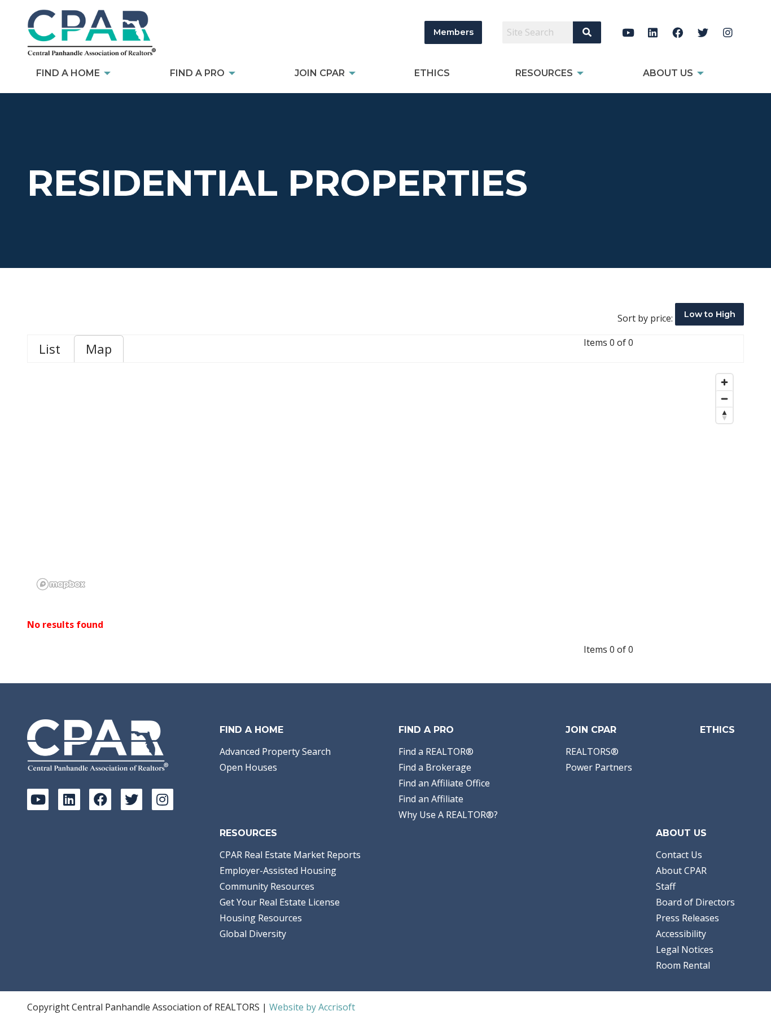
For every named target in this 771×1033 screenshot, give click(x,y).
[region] (385, 481)
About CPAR (681, 870)
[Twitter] (703, 32)
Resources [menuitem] (544, 73)
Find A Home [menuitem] (68, 73)
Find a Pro (426, 729)
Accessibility (681, 933)
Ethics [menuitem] (432, 73)
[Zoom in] (724, 382)
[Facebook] (678, 32)
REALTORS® (592, 751)
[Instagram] (728, 32)
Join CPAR (591, 729)
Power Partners (599, 767)
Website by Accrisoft (312, 1007)
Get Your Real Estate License (280, 902)
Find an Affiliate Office (444, 783)
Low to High (709, 314)
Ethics (717, 729)
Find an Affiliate (430, 799)
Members (453, 32)
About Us (681, 833)
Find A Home (251, 729)
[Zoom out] (724, 398)
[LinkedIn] (653, 32)
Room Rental (683, 965)
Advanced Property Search (275, 751)
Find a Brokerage (434, 767)
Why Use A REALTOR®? (448, 814)
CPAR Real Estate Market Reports (290, 855)
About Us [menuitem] (668, 73)
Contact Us (679, 855)
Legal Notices (684, 949)
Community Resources (267, 886)
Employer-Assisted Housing (278, 870)
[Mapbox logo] (61, 584)
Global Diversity (253, 933)
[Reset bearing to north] (724, 415)
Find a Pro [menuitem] (197, 73)
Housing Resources (261, 918)
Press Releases (687, 918)
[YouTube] (628, 32)
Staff (666, 886)
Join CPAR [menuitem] (320, 73)
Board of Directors (695, 902)
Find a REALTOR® (436, 751)
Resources (248, 833)
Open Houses (248, 767)
